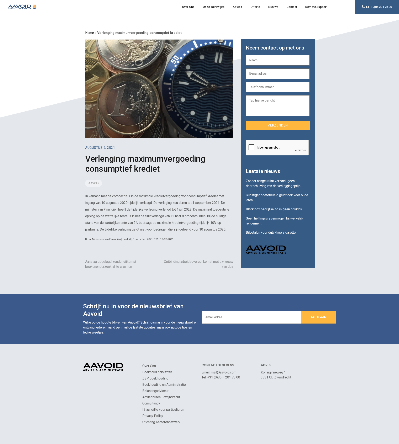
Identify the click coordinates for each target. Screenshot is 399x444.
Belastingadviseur (155, 391)
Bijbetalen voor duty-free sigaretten (271, 232)
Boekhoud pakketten (157, 372)
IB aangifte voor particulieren (163, 410)
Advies (237, 7)
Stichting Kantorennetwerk (161, 422)
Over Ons (188, 7)
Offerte (255, 7)
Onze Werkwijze (213, 7)
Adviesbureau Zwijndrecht (161, 397)
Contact (292, 7)
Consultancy (151, 403)
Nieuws (273, 7)
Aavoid (93, 183)
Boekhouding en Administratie (164, 385)
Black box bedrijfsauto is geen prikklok (274, 209)
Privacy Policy (152, 416)
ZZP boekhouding (155, 378)
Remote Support (316, 7)
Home (89, 33)
